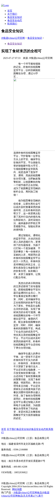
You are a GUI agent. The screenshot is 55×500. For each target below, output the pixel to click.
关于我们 (12, 14)
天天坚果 (28, 495)
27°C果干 (38, 495)
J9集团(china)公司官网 (13, 38)
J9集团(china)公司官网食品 (27, 492)
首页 (9, 10)
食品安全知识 (14, 17)
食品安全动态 (14, 20)
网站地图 (17, 489)
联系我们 (12, 23)
